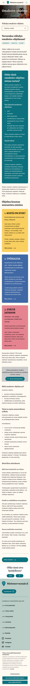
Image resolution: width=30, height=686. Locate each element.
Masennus (6, 43)
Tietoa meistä (9, 611)
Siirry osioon (8, 248)
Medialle (7, 633)
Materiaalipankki (10, 627)
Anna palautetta (10, 605)
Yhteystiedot (9, 616)
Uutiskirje (8, 622)
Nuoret (21, 43)
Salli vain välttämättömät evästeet (15, 678)
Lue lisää (12, 669)
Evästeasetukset (15, 674)
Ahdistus (14, 43)
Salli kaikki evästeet (14, 682)
